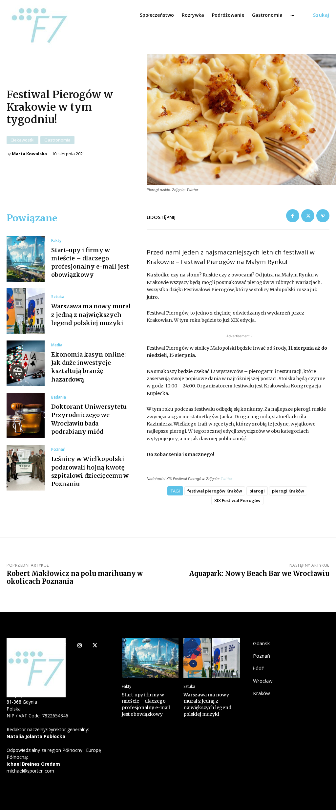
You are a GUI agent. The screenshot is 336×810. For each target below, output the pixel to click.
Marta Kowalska (29, 154)
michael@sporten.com (30, 771)
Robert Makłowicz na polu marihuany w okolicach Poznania (75, 577)
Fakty (56, 241)
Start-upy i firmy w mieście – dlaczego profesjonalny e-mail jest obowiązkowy (146, 704)
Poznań (58, 449)
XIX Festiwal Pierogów (237, 500)
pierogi (257, 491)
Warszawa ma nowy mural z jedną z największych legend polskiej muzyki (91, 314)
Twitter (226, 478)
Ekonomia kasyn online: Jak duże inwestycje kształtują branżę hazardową (88, 367)
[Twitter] (307, 215)
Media (56, 345)
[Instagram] (80, 646)
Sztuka (57, 297)
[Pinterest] (322, 215)
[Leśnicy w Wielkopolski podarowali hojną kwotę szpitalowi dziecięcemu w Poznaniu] (26, 468)
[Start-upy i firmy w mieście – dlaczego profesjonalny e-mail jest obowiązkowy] (26, 258)
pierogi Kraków (288, 491)
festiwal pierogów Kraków (214, 491)
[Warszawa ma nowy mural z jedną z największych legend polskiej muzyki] (26, 311)
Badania (58, 397)
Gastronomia (57, 140)
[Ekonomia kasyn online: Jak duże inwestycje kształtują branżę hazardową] (26, 363)
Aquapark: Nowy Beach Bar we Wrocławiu (259, 573)
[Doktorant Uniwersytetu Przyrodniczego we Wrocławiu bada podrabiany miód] (26, 415)
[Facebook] (292, 215)
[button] (321, 15)
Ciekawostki (22, 140)
